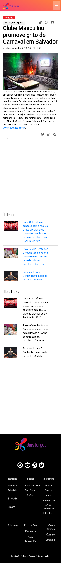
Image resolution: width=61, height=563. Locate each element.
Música (48, 485)
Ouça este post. (15, 22)
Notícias (12, 478)
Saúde (30, 495)
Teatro (48, 495)
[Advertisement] (30, 177)
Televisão (12, 490)
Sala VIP (12, 507)
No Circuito (48, 478)
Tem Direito (30, 490)
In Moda (12, 498)
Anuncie (50, 539)
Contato (50, 534)
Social (30, 478)
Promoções (30, 525)
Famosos (12, 485)
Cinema (48, 490)
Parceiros (30, 531)
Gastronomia (48, 500)
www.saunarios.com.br (14, 128)
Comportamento (32, 485)
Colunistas (13, 525)
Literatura (48, 513)
